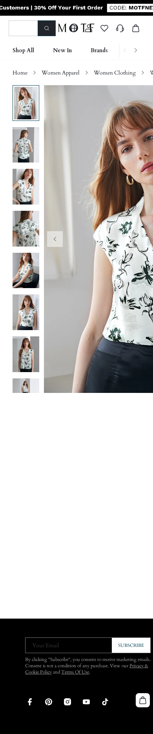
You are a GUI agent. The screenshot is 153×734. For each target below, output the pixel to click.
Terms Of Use (75, 672)
